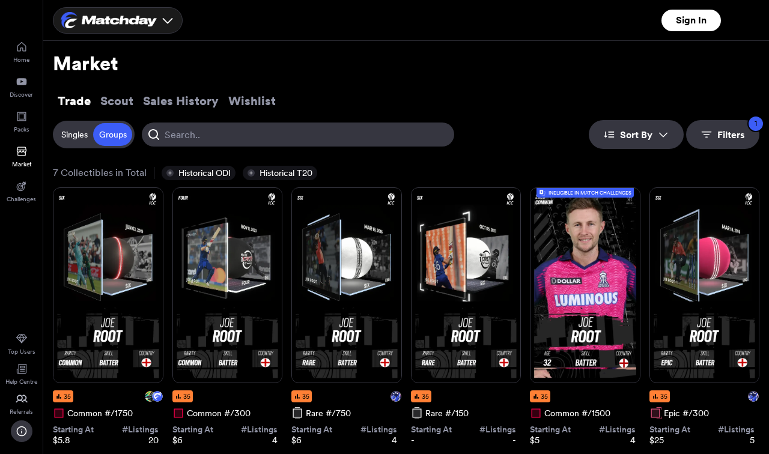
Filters (737, 130)
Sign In (691, 20)
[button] (199, 173)
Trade (74, 101)
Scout (116, 101)
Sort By (636, 135)
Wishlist (252, 101)
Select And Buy (108, 360)
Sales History (181, 101)
